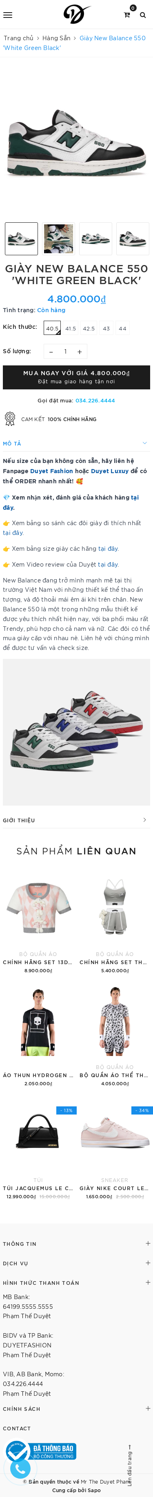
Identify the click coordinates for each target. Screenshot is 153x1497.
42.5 (89, 328)
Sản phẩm (76, 850)
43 (106, 328)
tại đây (12, 532)
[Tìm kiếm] (143, 14)
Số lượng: (17, 350)
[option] (76, 143)
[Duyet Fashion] (78, 14)
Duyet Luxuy (110, 470)
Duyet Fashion (51, 470)
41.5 (70, 328)
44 (122, 328)
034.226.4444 (95, 400)
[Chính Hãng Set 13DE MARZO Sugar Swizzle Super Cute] (38, 921)
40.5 (52, 328)
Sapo (94, 1489)
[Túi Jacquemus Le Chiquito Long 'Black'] (38, 1147)
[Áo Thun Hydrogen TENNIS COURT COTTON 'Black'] (38, 1034)
